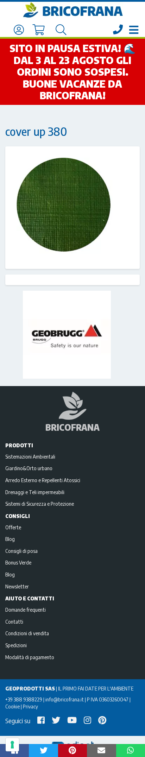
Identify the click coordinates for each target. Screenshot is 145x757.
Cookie (12, 706)
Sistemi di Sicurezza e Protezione (39, 503)
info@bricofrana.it (64, 699)
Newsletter (17, 586)
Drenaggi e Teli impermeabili (34, 492)
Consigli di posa (21, 551)
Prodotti (19, 445)
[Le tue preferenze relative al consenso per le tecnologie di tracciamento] (12, 744)
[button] (43, 750)
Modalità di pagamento (29, 657)
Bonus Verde (18, 562)
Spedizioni (16, 645)
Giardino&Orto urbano (28, 468)
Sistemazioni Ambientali (30, 456)
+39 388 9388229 (23, 699)
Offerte (13, 527)
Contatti (14, 621)
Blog (10, 539)
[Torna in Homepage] (72, 10)
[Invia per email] (101, 750)
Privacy (30, 706)
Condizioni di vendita (27, 633)
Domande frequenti (25, 609)
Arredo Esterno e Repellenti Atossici (42, 480)
